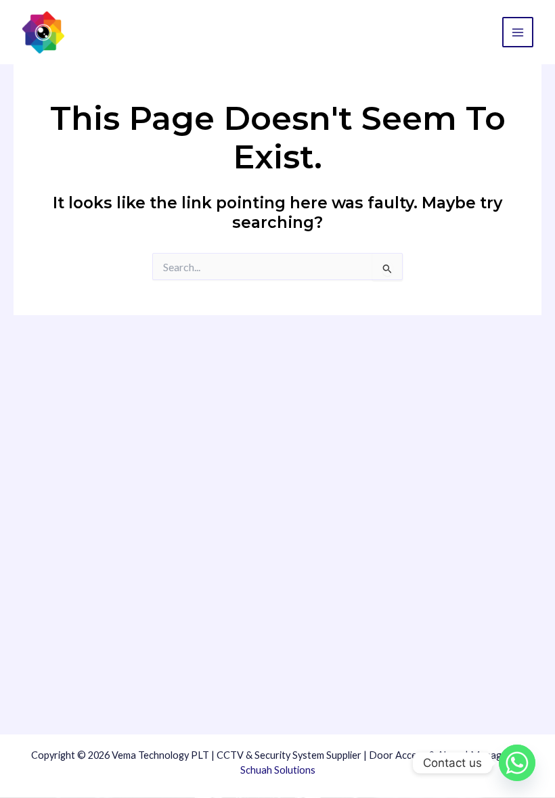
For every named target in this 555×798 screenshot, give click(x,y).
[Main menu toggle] (517, 32)
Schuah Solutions (277, 770)
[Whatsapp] (517, 763)
